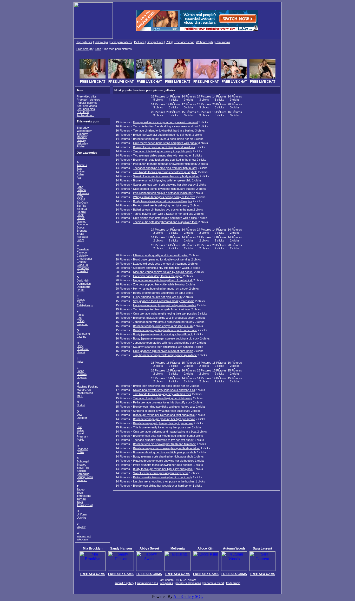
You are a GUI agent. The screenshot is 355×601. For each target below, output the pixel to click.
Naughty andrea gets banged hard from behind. (163, 280)
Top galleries (84, 42)
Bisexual (82, 208)
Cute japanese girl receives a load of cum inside (163, 350)
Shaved (81, 464)
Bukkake (82, 236)
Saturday (82, 143)
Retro (80, 452)
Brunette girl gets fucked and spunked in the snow (164, 159)
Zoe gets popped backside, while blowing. (159, 284)
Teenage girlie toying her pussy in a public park (162, 151)
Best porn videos (121, 42)
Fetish (80, 321)
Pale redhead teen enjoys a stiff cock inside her (163, 192)
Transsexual (85, 505)
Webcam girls (204, 42)
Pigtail (80, 433)
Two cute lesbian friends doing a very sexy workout (165, 126)
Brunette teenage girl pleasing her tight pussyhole (164, 419)
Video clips (101, 42)
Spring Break (85, 477)
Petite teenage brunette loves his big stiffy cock (162, 402)
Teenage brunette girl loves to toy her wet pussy (163, 439)
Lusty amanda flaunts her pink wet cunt (157, 296)
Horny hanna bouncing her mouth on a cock (160, 288)
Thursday (83, 127)
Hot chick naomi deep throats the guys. (157, 276)
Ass (79, 177)
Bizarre (81, 211)
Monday (82, 137)
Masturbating (85, 392)
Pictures (139, 42)
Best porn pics (86, 108)
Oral (79, 414)
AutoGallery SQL (188, 596)
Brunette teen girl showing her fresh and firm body (164, 444)
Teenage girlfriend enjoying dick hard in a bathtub (163, 130)
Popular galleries (87, 102)
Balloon (81, 190)
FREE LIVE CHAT (92, 81)
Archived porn (85, 115)
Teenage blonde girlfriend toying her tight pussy (162, 398)
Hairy (80, 346)
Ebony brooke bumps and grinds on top (158, 292)
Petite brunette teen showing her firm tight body (162, 477)
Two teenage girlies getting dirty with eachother (162, 155)
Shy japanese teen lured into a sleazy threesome (163, 301)
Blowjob (81, 221)
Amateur (82, 165)
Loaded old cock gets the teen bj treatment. (160, 263)
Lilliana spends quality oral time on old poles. (160, 255)
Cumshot (82, 271)
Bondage (82, 224)
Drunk (80, 289)
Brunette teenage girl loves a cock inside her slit (163, 138)
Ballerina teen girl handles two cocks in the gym (163, 209)
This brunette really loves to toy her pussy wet (162, 427)
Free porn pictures (88, 99)
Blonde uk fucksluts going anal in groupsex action (164, 317)
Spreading (83, 473)
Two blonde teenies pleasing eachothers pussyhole (165, 172)
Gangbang (83, 333)
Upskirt (81, 517)
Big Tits (81, 205)
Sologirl (81, 470)
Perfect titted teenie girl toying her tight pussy (161, 205)
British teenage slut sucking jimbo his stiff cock (162, 134)
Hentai (81, 352)
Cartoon (82, 252)
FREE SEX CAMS (92, 574)
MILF (80, 395)
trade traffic (233, 583)
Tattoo (80, 489)
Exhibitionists (85, 305)
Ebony (81, 299)
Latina (80, 371)
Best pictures (155, 42)
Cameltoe (83, 249)
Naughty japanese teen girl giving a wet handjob (163, 346)
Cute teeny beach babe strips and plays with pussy (165, 143)
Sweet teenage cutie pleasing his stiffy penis (160, 473)
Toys (80, 502)
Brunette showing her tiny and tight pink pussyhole (164, 452)
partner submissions (188, 583)
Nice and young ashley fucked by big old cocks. (163, 271)
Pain (79, 427)
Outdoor (82, 417)
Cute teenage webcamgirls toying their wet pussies (165, 313)
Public (80, 439)
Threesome (84, 495)
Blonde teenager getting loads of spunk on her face (165, 330)
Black (80, 215)
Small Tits (83, 467)
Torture (81, 498)
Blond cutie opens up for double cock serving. (161, 259)
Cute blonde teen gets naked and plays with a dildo (165, 217)
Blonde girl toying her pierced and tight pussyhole (164, 414)
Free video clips (87, 96)
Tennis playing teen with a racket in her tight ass (163, 213)
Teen (98, 48)
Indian (80, 361)
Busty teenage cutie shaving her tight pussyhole (163, 456)
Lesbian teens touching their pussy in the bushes (164, 481)
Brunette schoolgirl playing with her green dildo (162, 180)
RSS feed (83, 112)
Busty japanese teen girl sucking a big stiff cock (163, 334)
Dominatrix (83, 286)
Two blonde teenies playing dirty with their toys (162, 394)
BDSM (81, 199)
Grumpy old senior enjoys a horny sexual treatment (165, 122)
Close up (82, 264)
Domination (84, 283)
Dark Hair (83, 280)
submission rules (147, 583)
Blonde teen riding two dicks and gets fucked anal (164, 406)
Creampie (83, 268)
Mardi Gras (84, 389)
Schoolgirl (83, 461)
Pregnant (82, 436)
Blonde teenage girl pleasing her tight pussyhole (163, 423)
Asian (80, 174)
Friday (81, 146)
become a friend (213, 583)
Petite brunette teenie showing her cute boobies (163, 464)
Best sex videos (87, 105)
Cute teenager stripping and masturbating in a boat (164, 431)
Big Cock (82, 202)
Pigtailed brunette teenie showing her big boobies (163, 460)
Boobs (81, 227)
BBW (80, 196)
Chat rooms (222, 42)
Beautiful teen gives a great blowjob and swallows (164, 147)
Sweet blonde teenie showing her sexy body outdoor (166, 176)
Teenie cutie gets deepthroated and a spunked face (165, 222)
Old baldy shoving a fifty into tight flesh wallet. (161, 267)
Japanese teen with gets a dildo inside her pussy (163, 321)
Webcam (82, 539)
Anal (79, 168)
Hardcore (83, 349)
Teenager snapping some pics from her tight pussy (165, 167)
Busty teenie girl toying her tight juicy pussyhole (163, 469)
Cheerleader (84, 258)
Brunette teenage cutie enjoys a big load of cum (163, 326)
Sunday (81, 140)
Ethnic (80, 302)
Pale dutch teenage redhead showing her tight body (165, 163)
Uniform (82, 514)
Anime (80, 171)
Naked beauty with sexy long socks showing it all (164, 389)
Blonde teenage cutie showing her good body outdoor (166, 448)
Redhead (82, 448)
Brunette (82, 230)
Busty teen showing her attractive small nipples (162, 201)
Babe (80, 186)
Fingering (82, 324)
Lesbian (82, 374)
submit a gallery (124, 583)
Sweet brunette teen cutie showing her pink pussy (164, 184)
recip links (166, 583)
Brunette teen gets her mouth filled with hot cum (163, 435)
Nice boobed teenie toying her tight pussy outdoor (164, 188)
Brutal (80, 233)
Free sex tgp (84, 48)
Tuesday (82, 133)
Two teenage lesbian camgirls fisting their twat (161, 309)
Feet (79, 317)
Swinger (82, 480)
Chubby (82, 261)
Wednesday (84, 130)
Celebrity (82, 255)
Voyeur (81, 526)
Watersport (84, 536)
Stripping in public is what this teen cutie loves (161, 410)
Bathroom (83, 193)
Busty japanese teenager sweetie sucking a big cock (166, 338)
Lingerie (82, 377)
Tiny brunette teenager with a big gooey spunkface (165, 355)
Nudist (81, 405)
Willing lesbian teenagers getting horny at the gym (164, 197)
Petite (80, 430)
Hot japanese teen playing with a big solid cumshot (164, 305)
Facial (80, 314)
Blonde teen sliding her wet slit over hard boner (162, 485)
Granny (81, 336)
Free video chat (184, 42)
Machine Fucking (87, 386)
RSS (169, 42)
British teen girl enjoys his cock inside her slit (161, 385)
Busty (80, 239)
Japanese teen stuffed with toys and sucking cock (164, 342)
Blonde (81, 218)
